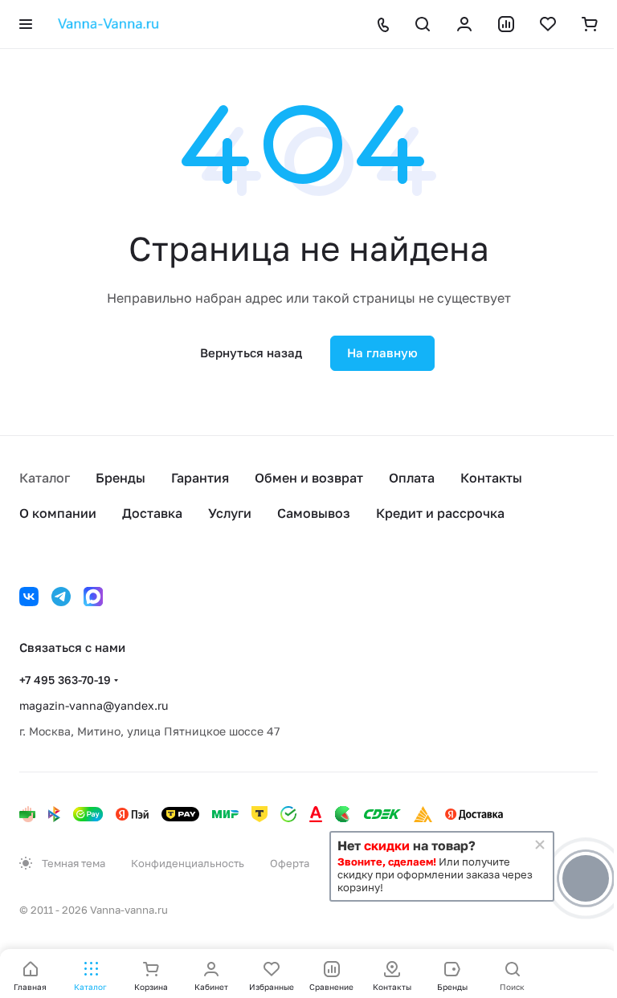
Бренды (120, 478)
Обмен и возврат (309, 478)
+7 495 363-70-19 (65, 679)
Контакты (491, 478)
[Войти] (464, 24)
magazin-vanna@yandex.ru (93, 705)
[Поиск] (423, 24)
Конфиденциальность (187, 863)
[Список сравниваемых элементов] (506, 24)
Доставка (152, 513)
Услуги (229, 513)
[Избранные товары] (548, 24)
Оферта (289, 863)
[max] (93, 596)
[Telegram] (61, 596)
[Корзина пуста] (590, 24)
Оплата (412, 478)
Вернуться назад (251, 352)
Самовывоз (313, 513)
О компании (57, 513)
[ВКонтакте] (29, 596)
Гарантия (200, 478)
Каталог (44, 478)
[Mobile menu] (25, 24)
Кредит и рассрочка (440, 513)
